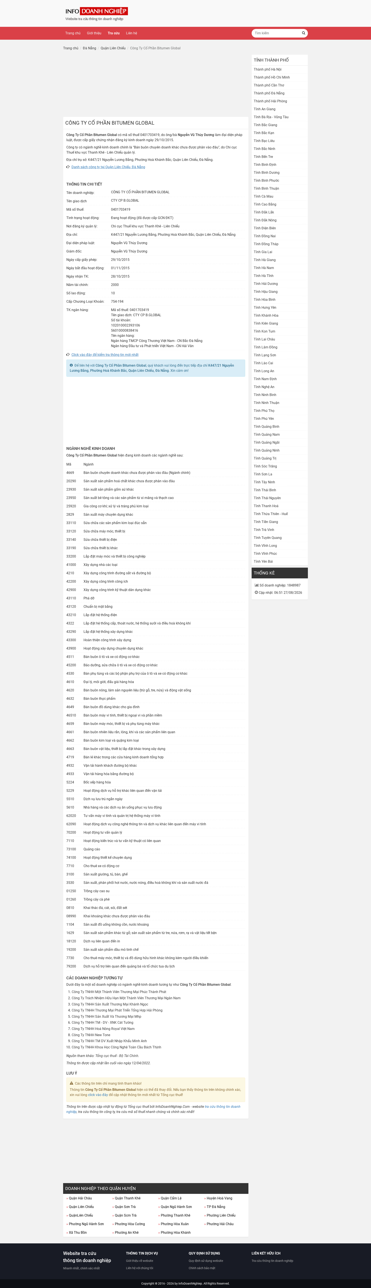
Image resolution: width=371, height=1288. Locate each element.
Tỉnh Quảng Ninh (267, 450)
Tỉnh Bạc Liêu (264, 141)
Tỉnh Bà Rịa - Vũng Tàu (271, 117)
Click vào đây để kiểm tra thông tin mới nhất (104, 355)
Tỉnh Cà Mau (263, 196)
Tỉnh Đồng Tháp (266, 244)
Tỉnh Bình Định (265, 165)
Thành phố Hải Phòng (270, 101)
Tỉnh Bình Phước (266, 180)
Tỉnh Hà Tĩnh (264, 276)
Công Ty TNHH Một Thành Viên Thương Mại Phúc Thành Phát (119, 992)
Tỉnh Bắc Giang (265, 125)
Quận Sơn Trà (124, 1207)
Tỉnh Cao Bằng (265, 204)
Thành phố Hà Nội (267, 69)
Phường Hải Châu (219, 1224)
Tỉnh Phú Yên (264, 419)
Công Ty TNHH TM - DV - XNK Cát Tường (102, 1022)
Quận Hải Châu (79, 1198)
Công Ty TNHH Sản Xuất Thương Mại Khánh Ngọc (110, 1004)
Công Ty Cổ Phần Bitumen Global (121, 365)
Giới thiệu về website (139, 1260)
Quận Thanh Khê (126, 1198)
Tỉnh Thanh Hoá (266, 506)
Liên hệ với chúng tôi (139, 1268)
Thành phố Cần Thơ (269, 85)
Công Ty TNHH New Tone (91, 1035)
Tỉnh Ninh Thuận (266, 403)
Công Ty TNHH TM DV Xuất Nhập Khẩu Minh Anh (109, 1041)
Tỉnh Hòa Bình (264, 300)
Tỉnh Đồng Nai (265, 236)
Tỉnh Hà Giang (265, 260)
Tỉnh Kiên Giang (266, 323)
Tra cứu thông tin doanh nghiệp (272, 1260)
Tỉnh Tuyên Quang (268, 538)
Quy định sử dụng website (206, 1260)
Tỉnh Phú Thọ (264, 411)
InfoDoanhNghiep (190, 1283)
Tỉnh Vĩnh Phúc (265, 554)
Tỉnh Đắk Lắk (264, 212)
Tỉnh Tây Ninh (264, 482)
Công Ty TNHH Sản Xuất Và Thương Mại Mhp (106, 1016)
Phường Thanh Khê (174, 1215)
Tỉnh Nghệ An (264, 387)
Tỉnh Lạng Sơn (265, 355)
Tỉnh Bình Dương (267, 173)
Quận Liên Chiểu (80, 1207)
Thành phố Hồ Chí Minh (272, 77)
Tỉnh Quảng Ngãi (267, 442)
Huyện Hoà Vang (218, 1198)
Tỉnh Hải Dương (266, 284)
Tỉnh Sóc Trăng (265, 466)
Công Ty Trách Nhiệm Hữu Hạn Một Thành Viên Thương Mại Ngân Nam (126, 998)
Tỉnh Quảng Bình (266, 427)
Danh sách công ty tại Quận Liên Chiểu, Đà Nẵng (108, 167)
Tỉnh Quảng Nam (267, 434)
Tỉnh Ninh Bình (265, 395)
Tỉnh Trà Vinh (264, 530)
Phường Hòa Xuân (173, 1224)
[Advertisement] (155, 85)
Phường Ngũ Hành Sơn (85, 1224)
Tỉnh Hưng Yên (265, 307)
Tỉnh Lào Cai (263, 363)
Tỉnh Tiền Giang (266, 522)
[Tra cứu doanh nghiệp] (97, 13)
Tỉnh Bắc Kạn (264, 133)
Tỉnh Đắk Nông (265, 220)
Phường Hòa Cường (128, 1224)
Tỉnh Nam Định (265, 379)
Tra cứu (114, 33)
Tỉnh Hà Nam (264, 268)
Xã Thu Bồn (76, 1233)
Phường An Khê (125, 1233)
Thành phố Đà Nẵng (269, 93)
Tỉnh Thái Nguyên (267, 498)
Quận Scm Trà (124, 1215)
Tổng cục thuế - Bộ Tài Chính (116, 1056)
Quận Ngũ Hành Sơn (175, 1207)
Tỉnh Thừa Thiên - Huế (271, 514)
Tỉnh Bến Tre (263, 157)
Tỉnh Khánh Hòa (266, 315)
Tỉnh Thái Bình (265, 490)
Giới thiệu (94, 33)
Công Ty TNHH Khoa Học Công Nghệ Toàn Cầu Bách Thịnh (116, 1047)
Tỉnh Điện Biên (265, 228)
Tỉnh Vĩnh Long (265, 546)
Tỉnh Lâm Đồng (265, 347)
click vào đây (98, 1095)
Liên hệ (131, 33)
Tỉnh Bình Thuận (266, 188)
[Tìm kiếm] (303, 33)
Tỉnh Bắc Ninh (264, 149)
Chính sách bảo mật (202, 1268)
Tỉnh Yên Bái (263, 561)
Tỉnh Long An (264, 371)
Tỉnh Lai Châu (264, 339)
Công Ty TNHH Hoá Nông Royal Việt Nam (103, 1029)
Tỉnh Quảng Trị (265, 458)
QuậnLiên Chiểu (79, 1215)
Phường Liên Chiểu (220, 1215)
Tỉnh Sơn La (263, 474)
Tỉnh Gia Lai (263, 252)
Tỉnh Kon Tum (264, 331)
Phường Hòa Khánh (174, 1233)
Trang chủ (73, 33)
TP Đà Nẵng (214, 1207)
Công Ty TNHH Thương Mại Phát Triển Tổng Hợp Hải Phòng (117, 1010)
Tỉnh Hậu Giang (266, 292)
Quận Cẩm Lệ (169, 1198)
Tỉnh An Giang (264, 109)
